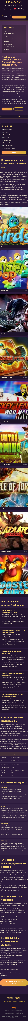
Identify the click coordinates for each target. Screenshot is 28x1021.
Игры (4, 1001)
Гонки (14, 5)
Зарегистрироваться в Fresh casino (14, 983)
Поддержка (22, 1001)
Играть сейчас (7, 109)
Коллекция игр (8, 5)
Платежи (14, 12)
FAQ (19, 9)
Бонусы (23, 9)
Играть (14, 152)
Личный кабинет (5, 17)
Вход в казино (18, 109)
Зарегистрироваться (19, 17)
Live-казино (21, 5)
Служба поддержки (9, 9)
